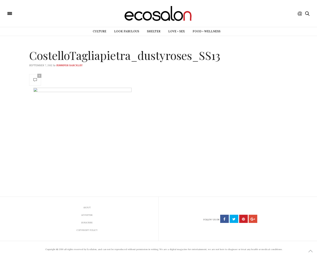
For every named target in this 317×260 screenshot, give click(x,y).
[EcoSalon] (35, 13)
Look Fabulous (126, 31)
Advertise (87, 215)
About (87, 207)
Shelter (153, 31)
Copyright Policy (87, 230)
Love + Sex (176, 31)
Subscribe (87, 222)
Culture (99, 31)
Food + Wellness (206, 31)
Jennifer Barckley (69, 65)
